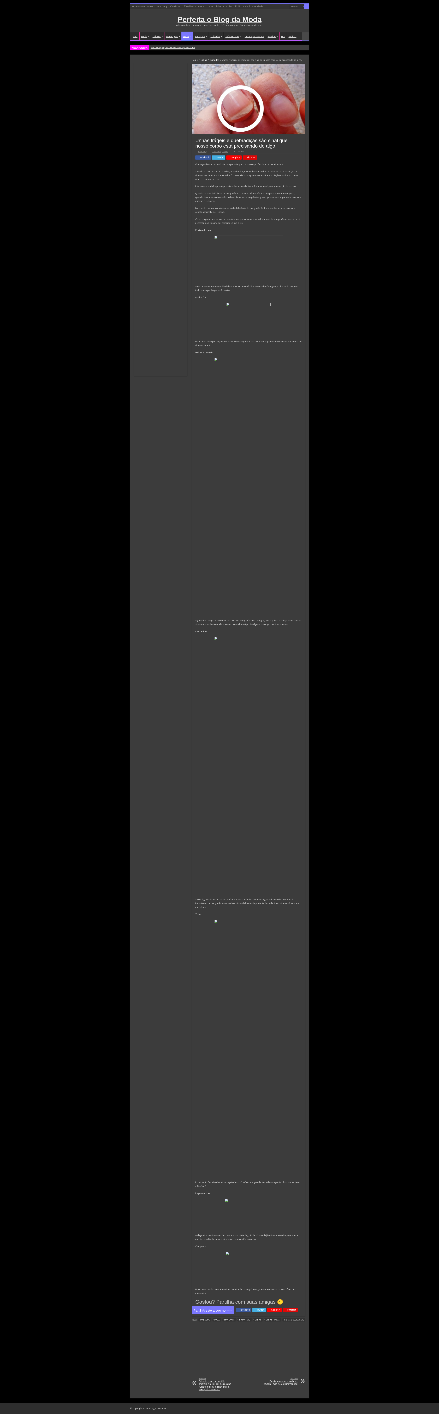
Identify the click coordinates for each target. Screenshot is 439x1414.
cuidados (205, 1320)
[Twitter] (283, 7)
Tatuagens (200, 36)
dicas (217, 1320)
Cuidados (215, 36)
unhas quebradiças (294, 1320)
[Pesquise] (306, 6)
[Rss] (273, 7)
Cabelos (157, 36)
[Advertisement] (248, 1352)
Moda (144, 36)
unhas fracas (273, 1320)
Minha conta (224, 6)
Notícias (292, 36)
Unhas (186, 36)
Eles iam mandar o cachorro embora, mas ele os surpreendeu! (281, 1381)
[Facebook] (279, 7)
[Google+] (276, 7)
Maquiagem (172, 36)
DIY (283, 36)
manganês (229, 1320)
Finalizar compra (194, 6)
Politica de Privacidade (249, 6)
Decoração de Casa (254, 36)
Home (195, 60)
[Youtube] (286, 7)
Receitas (272, 36)
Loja (210, 6)
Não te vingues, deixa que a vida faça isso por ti (173, 47)
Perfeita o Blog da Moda (220, 19)
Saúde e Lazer (232, 36)
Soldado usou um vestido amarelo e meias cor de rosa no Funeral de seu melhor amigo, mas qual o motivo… (215, 1384)
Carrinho (175, 6)
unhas (258, 1320)
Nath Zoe (202, 151)
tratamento (244, 1320)
